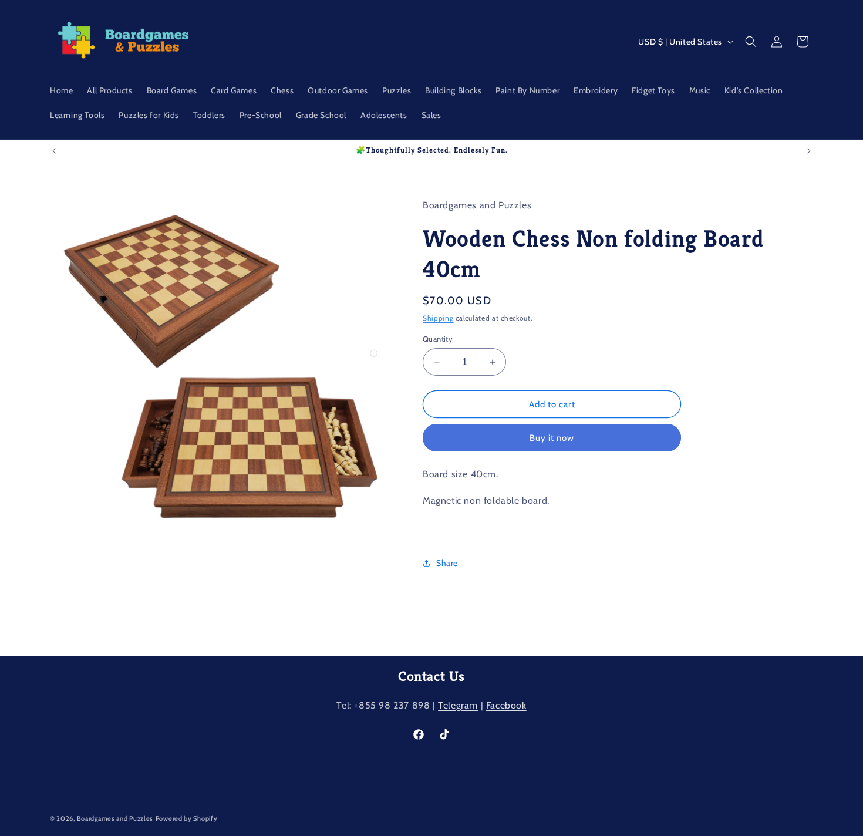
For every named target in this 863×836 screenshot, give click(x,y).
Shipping (438, 318)
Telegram (458, 705)
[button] (751, 42)
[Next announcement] (809, 151)
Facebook (506, 705)
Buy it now (552, 438)
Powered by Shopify (187, 818)
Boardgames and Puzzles (115, 818)
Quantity (438, 338)
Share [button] (447, 563)
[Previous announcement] (54, 151)
